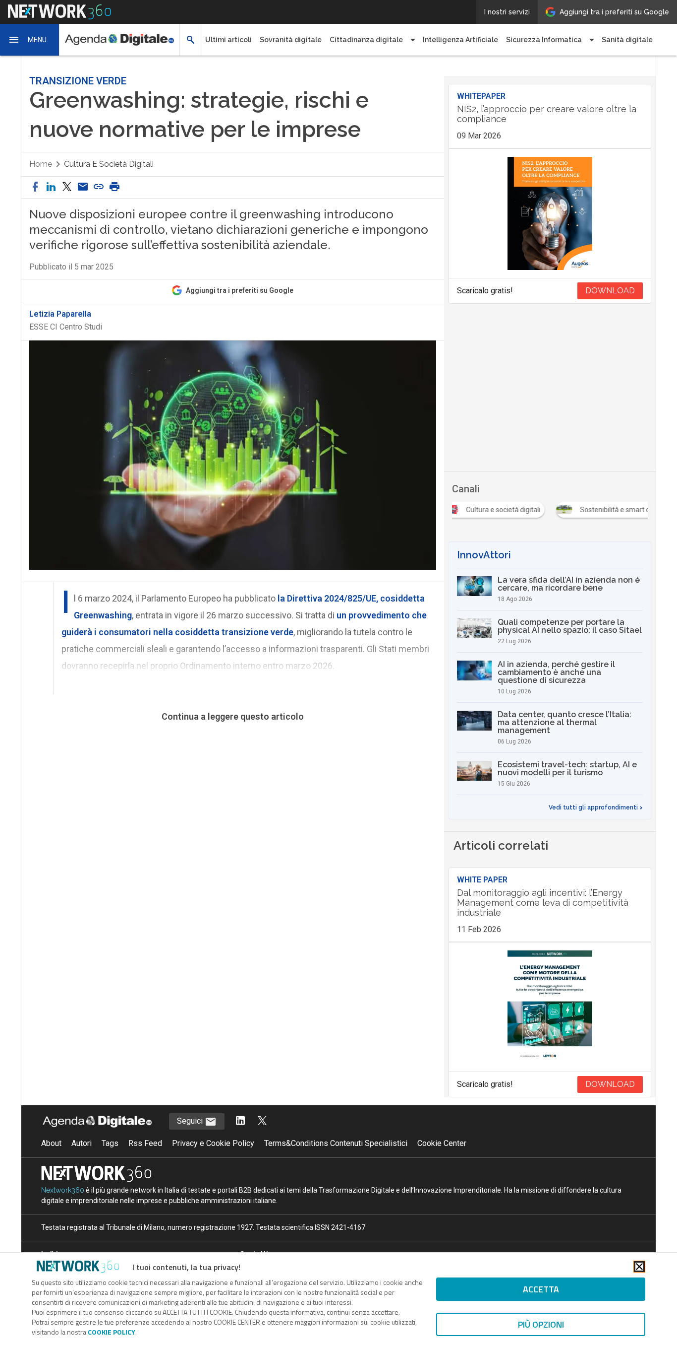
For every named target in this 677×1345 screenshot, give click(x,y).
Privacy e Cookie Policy (213, 1143)
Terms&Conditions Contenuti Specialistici (335, 1143)
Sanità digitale (627, 40)
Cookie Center (441, 1143)
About (51, 1143)
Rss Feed (145, 1143)
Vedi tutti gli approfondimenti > (596, 807)
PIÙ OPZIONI (541, 1324)
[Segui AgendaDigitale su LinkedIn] (240, 1121)
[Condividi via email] (83, 187)
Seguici (191, 1121)
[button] (29, 40)
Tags (110, 1143)
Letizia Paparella (60, 314)
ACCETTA (541, 1289)
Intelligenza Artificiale (460, 40)
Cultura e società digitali (109, 164)
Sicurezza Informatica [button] (544, 40)
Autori (81, 1143)
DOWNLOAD (610, 290)
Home (40, 164)
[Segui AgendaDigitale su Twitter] (262, 1121)
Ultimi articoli (228, 40)
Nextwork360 (62, 1190)
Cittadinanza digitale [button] (366, 40)
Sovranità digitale (291, 40)
